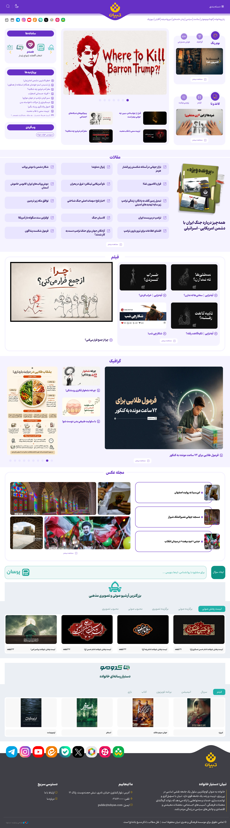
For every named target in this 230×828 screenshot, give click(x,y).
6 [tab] (105, 100)
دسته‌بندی (215, 7)
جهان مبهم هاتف (160, 732)
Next (66, 63)
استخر (108, 732)
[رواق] (20, 47)
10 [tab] (10, 461)
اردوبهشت (51, 732)
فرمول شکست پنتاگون (37, 231)
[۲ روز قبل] (194, 277)
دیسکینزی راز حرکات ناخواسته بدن (35, 102)
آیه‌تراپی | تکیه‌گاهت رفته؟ (199, 333)
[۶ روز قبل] (81, 376)
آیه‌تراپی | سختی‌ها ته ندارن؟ (198, 295)
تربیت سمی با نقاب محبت (130, 131)
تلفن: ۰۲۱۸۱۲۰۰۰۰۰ (121, 799)
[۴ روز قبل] (194, 316)
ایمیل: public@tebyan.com (114, 805)
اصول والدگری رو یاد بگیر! (39, 106)
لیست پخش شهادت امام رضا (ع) (154, 649)
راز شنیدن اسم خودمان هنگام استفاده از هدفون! (29, 84)
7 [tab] (100, 100)
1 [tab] (127, 100)
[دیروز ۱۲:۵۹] (101, 136)
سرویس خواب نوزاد (45, 134)
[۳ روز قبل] (143, 277)
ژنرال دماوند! (98, 167)
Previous (163, 63)
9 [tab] (15, 461)
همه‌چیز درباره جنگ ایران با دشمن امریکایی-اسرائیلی (204, 225)
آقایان (157, 19)
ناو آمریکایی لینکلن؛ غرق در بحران (87, 184)
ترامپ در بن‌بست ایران (149, 218)
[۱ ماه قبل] (199, 122)
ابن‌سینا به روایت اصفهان (187, 492)
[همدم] (41, 47)
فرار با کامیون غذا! (152, 184)
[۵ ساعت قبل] (155, 118)
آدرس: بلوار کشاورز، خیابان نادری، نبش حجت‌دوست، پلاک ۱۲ (99, 793)
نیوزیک (150, 19)
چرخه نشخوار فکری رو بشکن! (81, 390)
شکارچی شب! (155, 333)
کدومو (30, 51)
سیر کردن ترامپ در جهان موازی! (36, 98)
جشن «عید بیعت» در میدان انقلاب (182, 541)
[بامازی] (9, 47)
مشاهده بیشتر (197, 79)
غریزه (221, 732)
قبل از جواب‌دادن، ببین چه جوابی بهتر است (130, 115)
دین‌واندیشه (166, 19)
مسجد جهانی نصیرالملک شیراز (184, 517)
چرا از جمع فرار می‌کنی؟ (96, 340)
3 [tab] (118, 100)
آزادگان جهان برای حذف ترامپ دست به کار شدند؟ (85, 233)
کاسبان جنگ (98, 218)
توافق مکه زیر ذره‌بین (38, 201)
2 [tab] (123, 100)
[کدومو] (30, 44)
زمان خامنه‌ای (178, 19)
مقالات (115, 157)
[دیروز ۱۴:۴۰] (26, 532)
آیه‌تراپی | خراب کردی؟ (150, 295)
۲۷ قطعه (66, 649)
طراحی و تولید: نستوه (14, 822)
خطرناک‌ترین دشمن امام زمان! (36, 80)
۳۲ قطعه (122, 649)
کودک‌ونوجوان (207, 19)
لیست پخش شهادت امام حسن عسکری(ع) (206, 649)
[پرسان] (51, 47)
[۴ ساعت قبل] (115, 63)
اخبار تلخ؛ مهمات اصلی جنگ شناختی (86, 201)
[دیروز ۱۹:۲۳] (155, 136)
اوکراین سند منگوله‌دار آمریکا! (33, 218)
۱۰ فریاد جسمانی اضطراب (39, 93)
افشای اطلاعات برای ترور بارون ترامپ (142, 231)
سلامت (196, 19)
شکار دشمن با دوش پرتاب (35, 167)
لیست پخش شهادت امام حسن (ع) (97, 649)
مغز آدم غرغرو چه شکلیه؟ (76, 131)
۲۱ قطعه (178, 649)
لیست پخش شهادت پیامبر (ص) (43, 649)
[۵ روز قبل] (61, 292)
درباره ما (50, 799)
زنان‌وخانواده (219, 19)
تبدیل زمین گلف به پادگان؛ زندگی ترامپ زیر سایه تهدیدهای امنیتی (141, 203)
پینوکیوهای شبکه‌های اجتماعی (78, 115)
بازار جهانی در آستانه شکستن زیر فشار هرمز (142, 169)
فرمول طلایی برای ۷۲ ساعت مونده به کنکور (194, 455)
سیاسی (189, 19)
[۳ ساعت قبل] (212, 492)
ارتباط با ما (49, 793)
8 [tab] (19, 461)
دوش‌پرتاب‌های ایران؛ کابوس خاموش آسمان (29, 186)
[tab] (215, 39)
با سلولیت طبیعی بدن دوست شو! (79, 421)
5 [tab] (109, 100)
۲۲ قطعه (10, 649)
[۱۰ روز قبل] (199, 61)
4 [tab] (114, 100)
